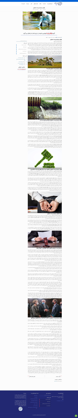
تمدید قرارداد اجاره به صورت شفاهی (46, 403)
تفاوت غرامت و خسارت (48, 399)
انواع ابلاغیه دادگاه (21, 64)
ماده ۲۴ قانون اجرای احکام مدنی (23, 53)
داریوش (24, 59)
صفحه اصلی (44, 9)
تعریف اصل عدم (20, 61)
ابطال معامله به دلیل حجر (20, 63)
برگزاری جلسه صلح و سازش (34, 400)
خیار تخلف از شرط (24, 51)
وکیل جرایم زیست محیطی (35, 9)
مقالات (40, 9)
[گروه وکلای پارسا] (58, 4)
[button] (76, 416)
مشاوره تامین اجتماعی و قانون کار (33, 402)
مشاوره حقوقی (35, 395)
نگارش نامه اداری (35, 405)
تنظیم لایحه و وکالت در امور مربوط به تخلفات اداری (32, 408)
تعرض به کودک (48, 401)
